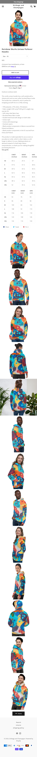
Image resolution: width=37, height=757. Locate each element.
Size (4, 56)
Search (18, 722)
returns (18, 725)
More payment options (15, 82)
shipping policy (18, 728)
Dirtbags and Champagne (18, 6)
